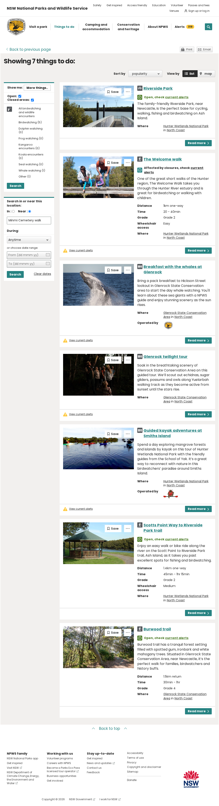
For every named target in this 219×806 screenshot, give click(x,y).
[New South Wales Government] (191, 779)
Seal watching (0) (31, 164)
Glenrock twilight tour (166, 356)
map (208, 74)
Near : (23, 211)
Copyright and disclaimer (144, 767)
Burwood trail (157, 629)
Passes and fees (199, 5)
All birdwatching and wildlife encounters (30, 112)
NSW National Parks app (22, 758)
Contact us (94, 768)
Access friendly (137, 5)
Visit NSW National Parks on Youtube (29, 799)
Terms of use (135, 758)
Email (207, 49)
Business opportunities (61, 776)
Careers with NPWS (59, 763)
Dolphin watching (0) (31, 130)
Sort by (119, 74)
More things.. (37, 88)
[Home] (16, 26)
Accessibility (135, 753)
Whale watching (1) (32, 171)
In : (9, 211)
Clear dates (42, 274)
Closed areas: (18, 100)
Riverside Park (158, 88)
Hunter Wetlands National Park (186, 126)
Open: (12, 96)
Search (15, 186)
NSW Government (80, 799)
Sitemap (132, 771)
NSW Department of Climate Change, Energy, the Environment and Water (23, 777)
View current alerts (81, 250)
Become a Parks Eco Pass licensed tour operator (63, 769)
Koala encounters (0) (31, 156)
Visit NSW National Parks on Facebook (11, 799)
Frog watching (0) (31, 138)
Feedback (93, 772)
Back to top (109, 728)
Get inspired (114, 5)
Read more (197, 143)
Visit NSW (13, 768)
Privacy (131, 762)
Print (189, 49)
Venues (174, 11)
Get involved (55, 780)
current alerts (176, 97)
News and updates (99, 763)
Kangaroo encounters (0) (29, 146)
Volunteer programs (60, 758)
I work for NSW (108, 799)
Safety (97, 5)
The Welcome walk (163, 159)
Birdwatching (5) (30, 122)
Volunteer (177, 5)
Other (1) (25, 177)
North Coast (176, 130)
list (191, 74)
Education (159, 5)
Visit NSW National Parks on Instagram (20, 799)
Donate (131, 780)
